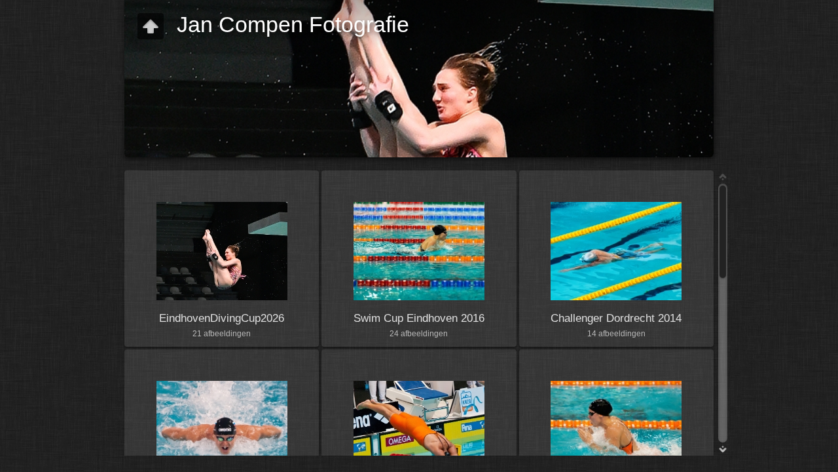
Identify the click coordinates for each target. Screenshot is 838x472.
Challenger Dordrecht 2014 (616, 318)
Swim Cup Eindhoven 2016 (419, 318)
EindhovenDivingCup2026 (221, 318)
